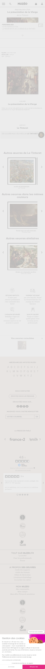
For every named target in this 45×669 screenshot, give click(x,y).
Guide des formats (22, 572)
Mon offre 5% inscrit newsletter (22, 594)
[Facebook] (17, 407)
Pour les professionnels (23, 558)
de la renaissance (36, 108)
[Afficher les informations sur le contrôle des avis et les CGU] (34, 468)
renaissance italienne (22, 109)
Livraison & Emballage (22, 577)
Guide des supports (22, 570)
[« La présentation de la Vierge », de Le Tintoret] (22, 345)
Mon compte (23, 591)
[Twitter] (27, 407)
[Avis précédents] (1, 482)
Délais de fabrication (22, 575)
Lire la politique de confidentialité (11, 660)
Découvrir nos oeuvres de (20, 134)
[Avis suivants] (43, 482)
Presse (22, 560)
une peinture (17, 108)
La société (22, 555)
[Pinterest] (24, 407)
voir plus (17, 483)
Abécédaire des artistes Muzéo (22, 362)
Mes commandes (22, 589)
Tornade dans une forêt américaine (26, 231)
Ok (37, 417)
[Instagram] (20, 407)
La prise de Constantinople (21, 187)
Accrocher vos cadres (22, 580)
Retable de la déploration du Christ (26, 273)
